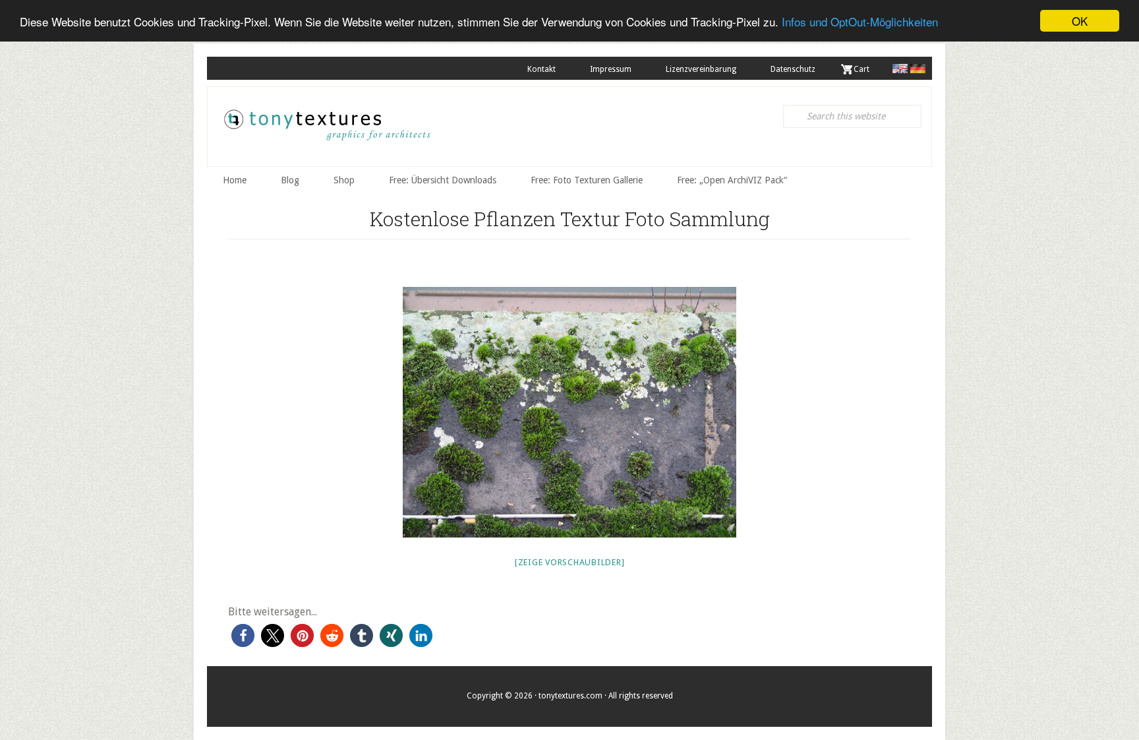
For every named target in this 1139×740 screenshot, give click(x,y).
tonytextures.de (326, 130)
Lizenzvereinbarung (701, 69)
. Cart (859, 69)
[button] (242, 635)
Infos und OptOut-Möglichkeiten (860, 21)
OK (1080, 21)
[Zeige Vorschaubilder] (570, 562)
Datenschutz (793, 69)
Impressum (610, 69)
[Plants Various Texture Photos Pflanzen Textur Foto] (569, 412)
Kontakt (541, 69)
